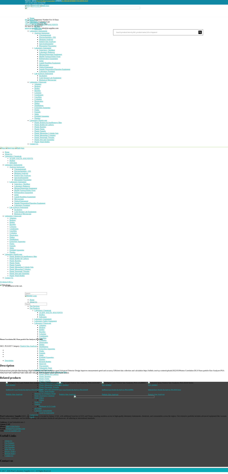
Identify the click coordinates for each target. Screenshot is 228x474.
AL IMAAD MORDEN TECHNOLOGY (75, 1)
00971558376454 (12, 426)
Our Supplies (10, 447)
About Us (8, 441)
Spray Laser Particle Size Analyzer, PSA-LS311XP (73, 389)
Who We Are (10, 449)
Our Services (9, 445)
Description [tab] (9, 361)
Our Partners (9, 443)
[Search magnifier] (200, 32)
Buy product (10, 385)
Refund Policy (10, 454)
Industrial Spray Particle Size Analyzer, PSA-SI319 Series (164, 389)
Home (2, 318)
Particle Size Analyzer (24, 318)
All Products (10, 318)
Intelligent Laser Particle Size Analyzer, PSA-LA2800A (117, 389)
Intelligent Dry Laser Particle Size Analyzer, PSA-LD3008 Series (24, 389)
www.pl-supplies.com (12, 431)
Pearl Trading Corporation (45, 1)
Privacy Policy (10, 451)
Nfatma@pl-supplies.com (15, 429)
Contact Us (9, 456)
